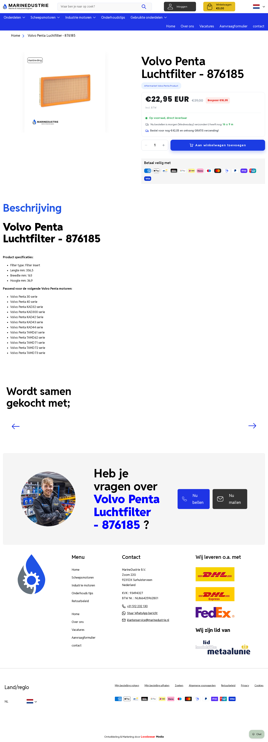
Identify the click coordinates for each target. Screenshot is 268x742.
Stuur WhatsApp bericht (142, 613)
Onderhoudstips (113, 17)
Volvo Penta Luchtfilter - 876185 (51, 35)
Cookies (259, 685)
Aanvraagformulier (233, 26)
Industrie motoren (83, 585)
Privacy (245, 685)
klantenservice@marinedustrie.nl (148, 620)
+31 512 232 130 (137, 606)
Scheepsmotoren (83, 577)
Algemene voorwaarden (202, 685)
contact (258, 26)
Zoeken (179, 685)
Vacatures (206, 26)
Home (170, 26)
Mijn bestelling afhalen (157, 685)
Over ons (187, 26)
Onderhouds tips (82, 593)
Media (152, 736)
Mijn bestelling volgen (127, 685)
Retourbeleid (80, 601)
